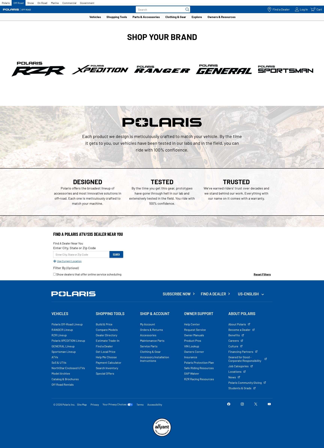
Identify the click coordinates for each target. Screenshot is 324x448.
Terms (140, 404)
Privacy (95, 404)
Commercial (69, 3)
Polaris (6, 3)
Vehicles (95, 17)
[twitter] (255, 404)
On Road (42, 3)
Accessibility (154, 404)
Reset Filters (262, 274)
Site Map (82, 404)
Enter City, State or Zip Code (74, 248)
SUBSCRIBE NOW (177, 294)
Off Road (19, 3)
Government (87, 3)
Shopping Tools (116, 17)
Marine (55, 3)
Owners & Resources (222, 17)
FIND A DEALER (213, 294)
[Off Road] (17, 9)
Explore (197, 17)
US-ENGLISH (249, 294)
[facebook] (228, 404)
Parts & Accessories (146, 17)
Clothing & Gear (175, 17)
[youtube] (269, 404)
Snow (30, 3)
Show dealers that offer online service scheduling (89, 274)
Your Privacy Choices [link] (115, 404)
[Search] (186, 9)
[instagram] (242, 404)
